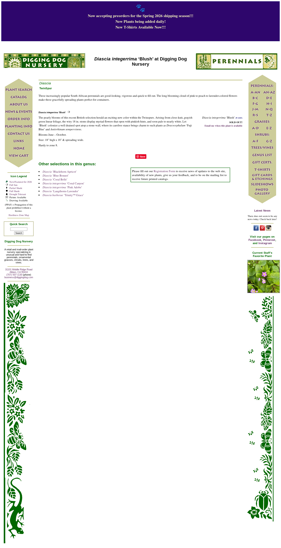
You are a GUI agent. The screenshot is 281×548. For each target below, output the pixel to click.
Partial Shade (15, 188)
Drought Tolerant (17, 194)
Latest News (262, 210)
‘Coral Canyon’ (63, 183)
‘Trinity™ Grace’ (63, 195)
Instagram (265, 243)
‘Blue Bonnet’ (56, 175)
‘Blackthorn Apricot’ (60, 171)
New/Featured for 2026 (20, 181)
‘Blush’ (52, 112)
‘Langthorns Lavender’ (61, 191)
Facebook (254, 240)
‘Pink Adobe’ (62, 187)
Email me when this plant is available (223, 125)
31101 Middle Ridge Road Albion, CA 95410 (18, 270)
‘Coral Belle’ (55, 179)
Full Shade (14, 191)
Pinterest (269, 240)
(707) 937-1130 (14, 274)
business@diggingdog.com (18, 277)
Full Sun (13, 184)
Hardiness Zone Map (19, 215)
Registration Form (164, 171)
